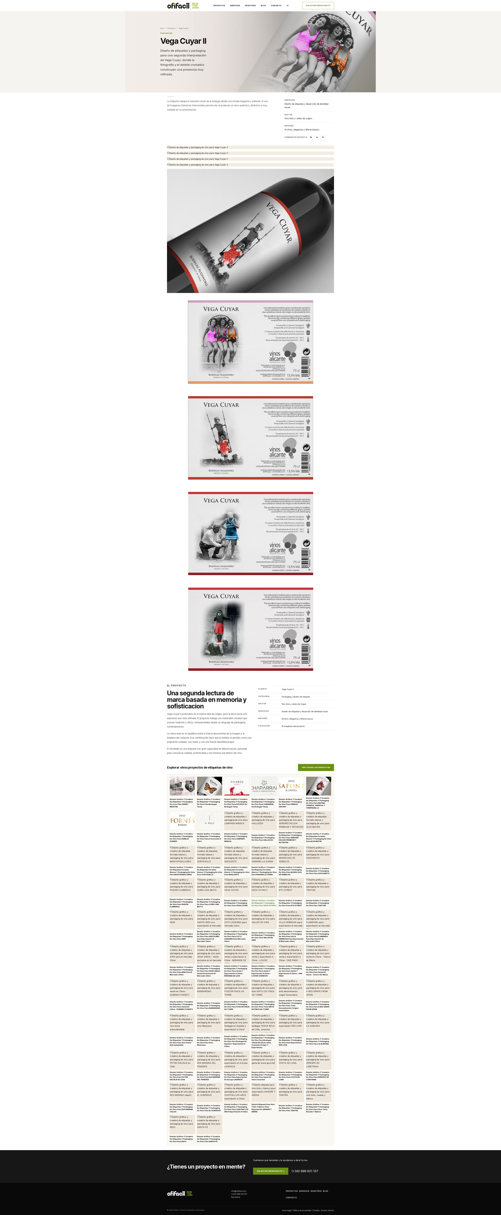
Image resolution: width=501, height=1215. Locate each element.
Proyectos (219, 5)
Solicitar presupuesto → (271, 1171)
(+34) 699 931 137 (304, 1171)
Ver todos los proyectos (316, 767)
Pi (323, 137)
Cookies (316, 1210)
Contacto (276, 5)
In (317, 137)
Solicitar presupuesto (318, 5)
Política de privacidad (302, 1210)
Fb (311, 137)
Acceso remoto (327, 1210)
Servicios (235, 5)
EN (288, 5)
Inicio (162, 28)
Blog (263, 5)
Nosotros (250, 5)
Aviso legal (286, 1210)
